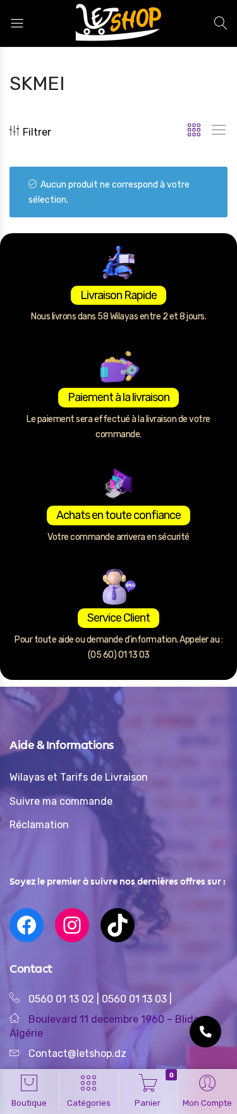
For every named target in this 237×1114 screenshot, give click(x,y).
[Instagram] (72, 925)
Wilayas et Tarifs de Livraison (78, 777)
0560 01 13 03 (135, 999)
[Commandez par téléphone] (205, 1031)
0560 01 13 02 (61, 999)
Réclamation (39, 825)
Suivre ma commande (60, 801)
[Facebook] (26, 925)
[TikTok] (117, 925)
